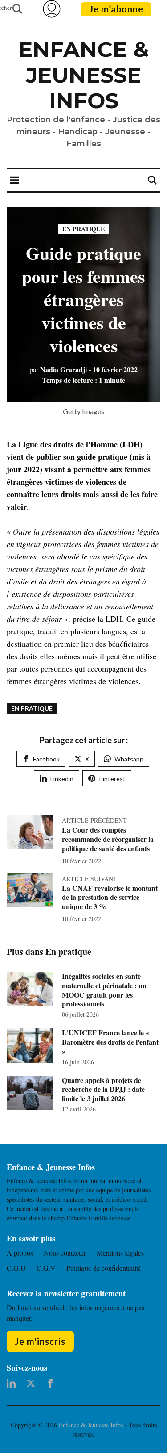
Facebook (46, 759)
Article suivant (89, 878)
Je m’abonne (116, 9)
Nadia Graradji (58, 369)
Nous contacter (65, 1252)
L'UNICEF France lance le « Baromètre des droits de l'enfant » (110, 1041)
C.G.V (46, 1267)
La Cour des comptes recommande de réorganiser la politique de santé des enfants (108, 839)
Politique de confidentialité (103, 1267)
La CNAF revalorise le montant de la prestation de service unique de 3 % (110, 897)
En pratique (83, 228)
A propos (20, 1252)
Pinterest (112, 778)
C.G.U (16, 1267)
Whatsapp (128, 759)
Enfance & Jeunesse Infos (83, 74)
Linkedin (61, 778)
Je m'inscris (40, 1341)
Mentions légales (120, 1252)
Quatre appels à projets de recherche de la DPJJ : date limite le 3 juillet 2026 (103, 1089)
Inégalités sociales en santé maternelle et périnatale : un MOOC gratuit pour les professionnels (104, 990)
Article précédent (94, 820)
